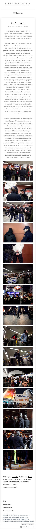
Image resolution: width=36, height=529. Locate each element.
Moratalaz (11, 481)
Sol (21, 481)
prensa (17, 481)
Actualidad (15, 477)
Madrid (5, 481)
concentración (7, 479)
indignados (27, 479)
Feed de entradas (8, 511)
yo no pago (14, 484)
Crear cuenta (7, 504)
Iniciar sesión (7, 507)
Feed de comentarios (9, 514)
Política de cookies (28, 521)
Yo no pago (18, 22)
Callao (30, 477)
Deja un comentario (11, 487)
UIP (9, 484)
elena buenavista (18, 479)
